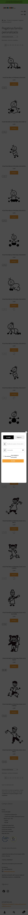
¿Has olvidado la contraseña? (14, 456)
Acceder (13, 461)
